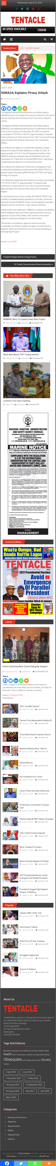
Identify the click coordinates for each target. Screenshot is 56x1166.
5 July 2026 (27, 1072)
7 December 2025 (13, 1078)
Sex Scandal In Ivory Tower (31, 777)
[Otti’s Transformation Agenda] (10, 835)
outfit (24, 1060)
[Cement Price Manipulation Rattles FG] (10, 722)
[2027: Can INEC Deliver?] (10, 708)
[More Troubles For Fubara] (10, 849)
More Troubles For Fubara (30, 847)
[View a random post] (51, 39)
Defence (26, 1051)
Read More (7, 698)
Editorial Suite (13, 1135)
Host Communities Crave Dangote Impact (25, 666)
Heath (14, 1055)
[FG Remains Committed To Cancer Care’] (10, 807)
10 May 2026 (32, 1078)
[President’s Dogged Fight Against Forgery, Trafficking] (10, 891)
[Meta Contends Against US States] (10, 863)
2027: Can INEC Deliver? (30, 48)
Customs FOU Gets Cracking (16, 401)
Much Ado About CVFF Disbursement (21, 354)
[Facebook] (3, 108)
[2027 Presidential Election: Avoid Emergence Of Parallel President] (10, 877)
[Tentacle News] (4, 39)
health (8, 1054)
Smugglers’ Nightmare (29, 955)
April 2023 (30, 1091)
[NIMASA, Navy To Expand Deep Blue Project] (26, 298)
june (34, 1055)
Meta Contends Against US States (34, 861)
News (6, 660)
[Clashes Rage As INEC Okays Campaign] (10, 821)
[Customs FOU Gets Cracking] (26, 380)
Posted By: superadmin (11, 99)
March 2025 (11, 1097)
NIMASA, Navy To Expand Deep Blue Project (24, 319)
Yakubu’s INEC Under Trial (30, 913)
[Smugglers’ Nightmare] (10, 957)
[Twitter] (9, 108)
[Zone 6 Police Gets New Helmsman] (10, 793)
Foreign (46, 1051)
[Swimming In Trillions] (10, 929)
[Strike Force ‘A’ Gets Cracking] (10, 943)
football (41, 1051)
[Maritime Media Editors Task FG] (10, 751)
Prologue (29, 1060)
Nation (11, 1130)
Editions (11, 1139)
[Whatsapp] (19, 108)
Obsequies (13, 1059)
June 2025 (12, 241)
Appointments (14, 1126)
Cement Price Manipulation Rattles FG (36, 720)
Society (46, 1059)
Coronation (15, 1051)
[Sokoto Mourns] (10, 765)
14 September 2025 (34, 1085)
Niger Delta (40, 1055)
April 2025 (45, 1091)
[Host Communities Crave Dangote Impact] (26, 645)
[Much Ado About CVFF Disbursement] (21, 339)
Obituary (47, 1055)
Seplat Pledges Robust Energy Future (20, 257)
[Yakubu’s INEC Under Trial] (10, 915)
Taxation (6, 1064)
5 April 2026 (11, 1072)
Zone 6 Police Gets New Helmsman (34, 791)
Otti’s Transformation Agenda (32, 833)
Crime (21, 1051)
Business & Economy (9, 80)
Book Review (7, 1051)
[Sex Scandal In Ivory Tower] (10, 779)
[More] (25, 108)
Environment (34, 1051)
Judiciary (29, 1055)
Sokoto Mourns (26, 763)
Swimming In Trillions (29, 927)
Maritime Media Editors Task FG (33, 749)
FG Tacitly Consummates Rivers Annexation (33, 264)
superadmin (24, 323)
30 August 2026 (16, 695)
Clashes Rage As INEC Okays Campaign (36, 819)
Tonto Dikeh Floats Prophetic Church (35, 734)
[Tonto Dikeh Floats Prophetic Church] (10, 736)
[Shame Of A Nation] (10, 971)
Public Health (36, 1060)
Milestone (12, 1122)
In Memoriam (21, 1055)
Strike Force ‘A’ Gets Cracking (32, 941)
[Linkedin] (14, 108)
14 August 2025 (12, 1085)
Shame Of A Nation (28, 969)
